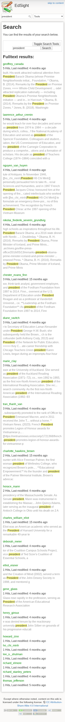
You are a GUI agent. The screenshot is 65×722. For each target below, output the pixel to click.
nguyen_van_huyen (15, 165)
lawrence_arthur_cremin (18, 114)
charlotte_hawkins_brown (18, 451)
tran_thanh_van (12, 404)
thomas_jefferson (13, 680)
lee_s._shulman (13, 654)
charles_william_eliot (16, 517)
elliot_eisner (10, 565)
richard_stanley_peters (17, 671)
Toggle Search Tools (46, 43)
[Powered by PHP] (40, 710)
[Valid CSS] (25, 713)
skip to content (56, 3)
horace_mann (11, 486)
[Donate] (25, 710)
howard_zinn (11, 636)
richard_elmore (12, 663)
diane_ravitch (11, 317)
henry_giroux (11, 612)
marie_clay (9, 361)
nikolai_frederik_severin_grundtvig (24, 220)
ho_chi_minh (11, 645)
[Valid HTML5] (54, 710)
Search (30, 16)
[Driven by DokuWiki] (40, 713)
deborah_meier (12, 541)
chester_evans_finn (15, 274)
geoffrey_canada (13, 63)
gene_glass (10, 589)
